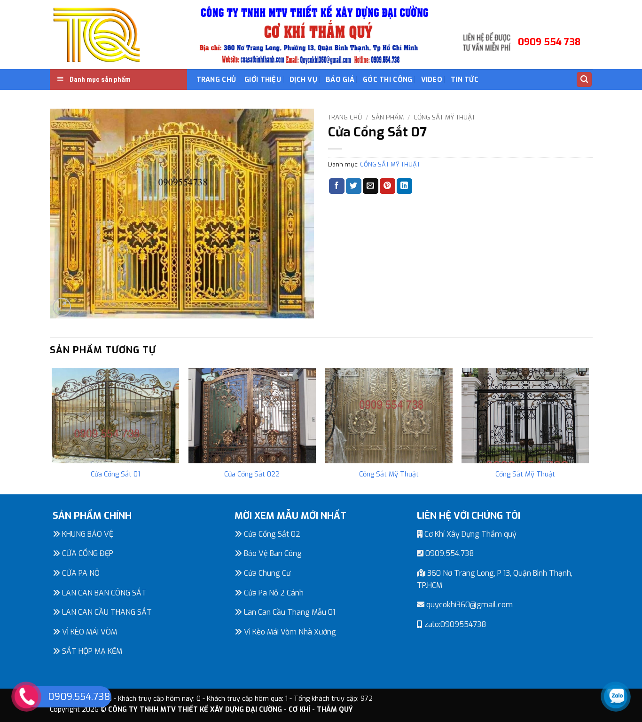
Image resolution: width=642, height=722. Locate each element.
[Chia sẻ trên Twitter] (353, 186)
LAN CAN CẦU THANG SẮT (106, 612)
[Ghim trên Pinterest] (387, 186)
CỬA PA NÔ (80, 573)
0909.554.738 (448, 553)
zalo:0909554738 (454, 624)
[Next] (588, 430)
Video (431, 79)
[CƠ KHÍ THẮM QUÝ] (97, 34)
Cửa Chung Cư (266, 573)
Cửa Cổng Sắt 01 (115, 474)
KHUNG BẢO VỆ (86, 534)
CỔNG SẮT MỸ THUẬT (444, 117)
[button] (584, 79)
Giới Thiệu (262, 79)
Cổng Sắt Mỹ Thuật (389, 474)
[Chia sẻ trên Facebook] (336, 186)
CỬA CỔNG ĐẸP (86, 553)
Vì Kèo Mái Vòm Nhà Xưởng (289, 632)
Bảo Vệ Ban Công (272, 553)
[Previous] (53, 430)
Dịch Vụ (303, 79)
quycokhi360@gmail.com (468, 605)
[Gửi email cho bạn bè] (370, 186)
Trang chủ (345, 117)
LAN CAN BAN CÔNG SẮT (103, 593)
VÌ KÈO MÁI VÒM (88, 632)
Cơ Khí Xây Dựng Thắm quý (470, 534)
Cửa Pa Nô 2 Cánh (273, 593)
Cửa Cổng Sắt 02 (271, 534)
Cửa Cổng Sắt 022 (252, 474)
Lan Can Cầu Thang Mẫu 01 (288, 612)
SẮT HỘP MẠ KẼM (91, 651)
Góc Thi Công (387, 79)
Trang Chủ (216, 79)
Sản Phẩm (388, 117)
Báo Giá (340, 79)
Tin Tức (464, 79)
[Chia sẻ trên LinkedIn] (404, 186)
